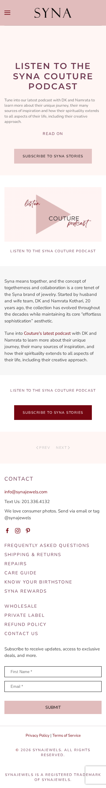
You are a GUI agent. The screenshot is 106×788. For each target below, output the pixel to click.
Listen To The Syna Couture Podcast (53, 251)
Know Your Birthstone (38, 582)
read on (53, 133)
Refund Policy (25, 624)
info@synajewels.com (25, 492)
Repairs (15, 564)
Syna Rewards (25, 591)
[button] (7, 12)
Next (61, 447)
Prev (44, 447)
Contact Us (21, 634)
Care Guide (20, 573)
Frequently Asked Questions (47, 545)
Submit (53, 707)
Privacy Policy (37, 735)
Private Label (24, 615)
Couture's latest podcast (48, 333)
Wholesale (20, 606)
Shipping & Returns (32, 555)
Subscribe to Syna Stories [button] (53, 156)
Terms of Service (66, 735)
